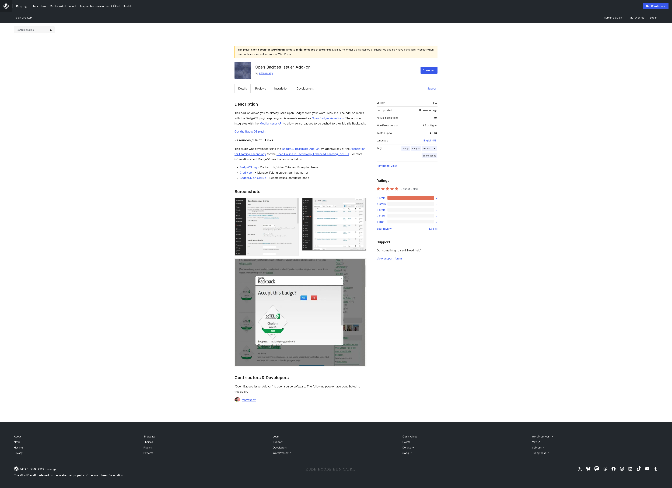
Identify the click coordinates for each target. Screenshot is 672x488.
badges (416, 148)
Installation (281, 88)
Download (429, 70)
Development (305, 88)
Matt (536, 441)
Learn (276, 436)
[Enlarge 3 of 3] (361, 263)
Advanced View (387, 166)
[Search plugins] (51, 29)
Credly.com (247, 172)
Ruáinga (51, 469)
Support (432, 88)
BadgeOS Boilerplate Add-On (301, 149)
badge (405, 148)
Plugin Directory (23, 17)
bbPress (538, 447)
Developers (280, 447)
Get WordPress (655, 6)
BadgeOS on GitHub (253, 178)
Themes (148, 441)
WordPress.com (542, 436)
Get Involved (410, 436)
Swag (407, 452)
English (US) (431, 140)
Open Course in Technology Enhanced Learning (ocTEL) (312, 154)
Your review (384, 228)
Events (406, 441)
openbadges (429, 155)
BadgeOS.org (248, 167)
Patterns (148, 452)
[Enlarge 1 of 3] (294, 202)
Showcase (150, 436)
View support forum (389, 258)
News (17, 441)
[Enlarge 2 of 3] (361, 202)
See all (433, 228)
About (17, 436)
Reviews (260, 88)
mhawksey (266, 73)
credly (426, 148)
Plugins (148, 447)
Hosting (18, 447)
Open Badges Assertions (328, 118)
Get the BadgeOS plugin (249, 131)
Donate (408, 447)
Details (242, 88)
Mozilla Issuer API (271, 123)
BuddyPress (540, 452)
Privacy (18, 452)
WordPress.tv (282, 452)
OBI (434, 148)
